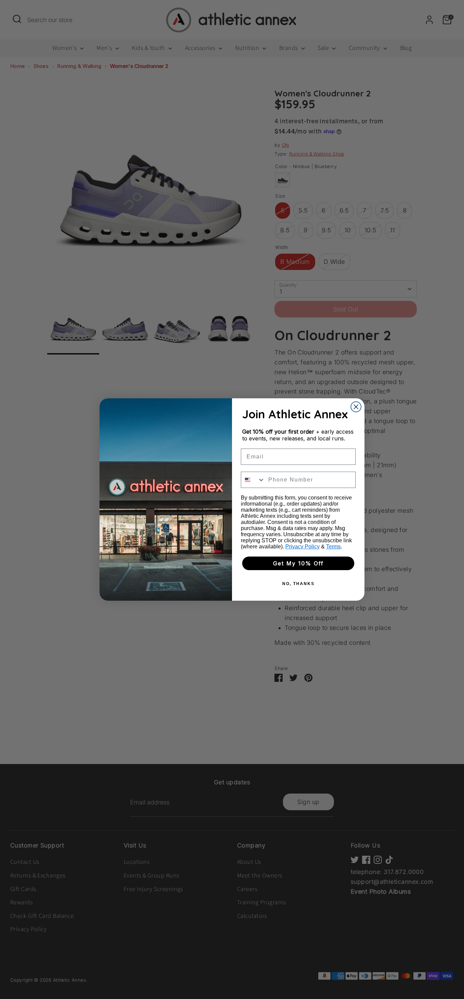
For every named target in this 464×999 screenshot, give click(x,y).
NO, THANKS (298, 583)
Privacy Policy (302, 546)
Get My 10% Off (298, 563)
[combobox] (253, 480)
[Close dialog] (356, 407)
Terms (333, 546)
